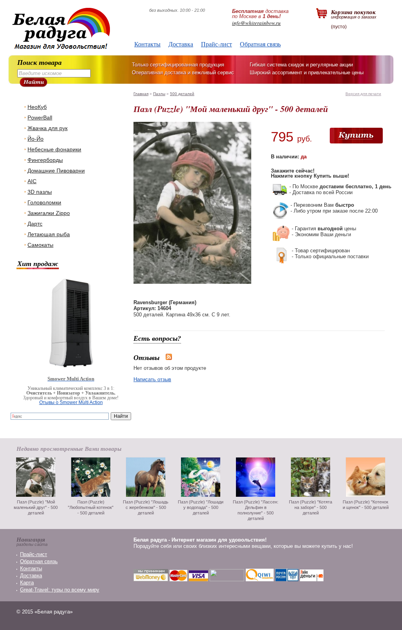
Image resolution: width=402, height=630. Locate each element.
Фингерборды (45, 160)
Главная (140, 94)
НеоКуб (37, 107)
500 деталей (182, 94)
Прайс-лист (216, 44)
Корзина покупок (353, 13)
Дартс (34, 223)
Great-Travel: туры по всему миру (59, 590)
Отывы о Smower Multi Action (71, 402)
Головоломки (44, 202)
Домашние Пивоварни (56, 170)
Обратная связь (260, 44)
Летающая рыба (48, 234)
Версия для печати (363, 94)
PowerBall (39, 117)
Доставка (180, 44)
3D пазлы (39, 192)
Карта (27, 583)
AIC (32, 181)
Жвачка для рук (47, 128)
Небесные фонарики (54, 149)
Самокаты (40, 245)
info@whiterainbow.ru (256, 22)
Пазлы (159, 94)
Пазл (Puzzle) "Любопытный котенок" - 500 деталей (90, 507)
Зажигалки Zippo (48, 213)
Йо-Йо (35, 139)
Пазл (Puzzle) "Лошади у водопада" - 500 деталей (200, 507)
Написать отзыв (152, 379)
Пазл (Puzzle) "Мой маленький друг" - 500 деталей (36, 507)
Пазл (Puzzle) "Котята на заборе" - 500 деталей (310, 507)
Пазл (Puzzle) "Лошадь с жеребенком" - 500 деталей (145, 507)
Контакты (147, 44)
